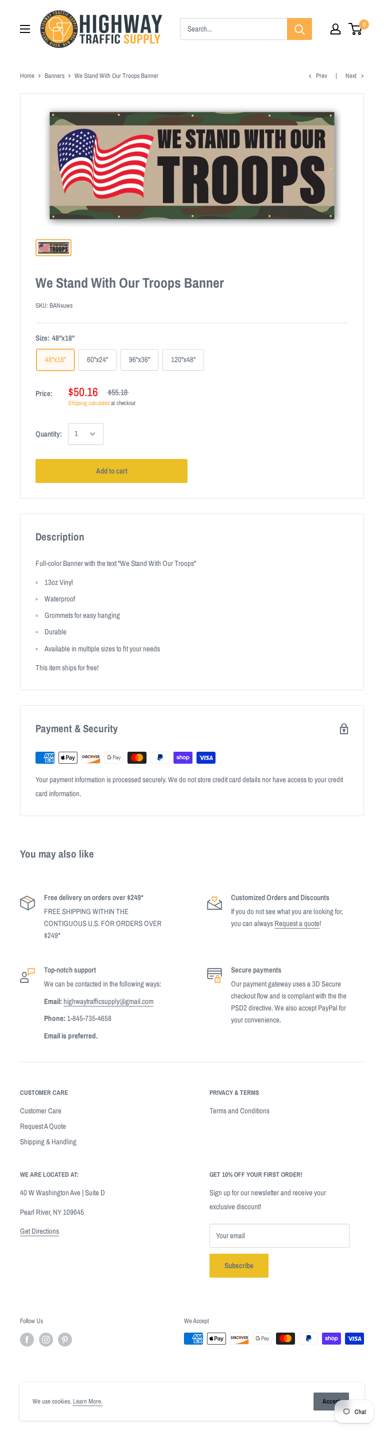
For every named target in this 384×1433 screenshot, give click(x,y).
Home (27, 75)
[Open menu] (25, 29)
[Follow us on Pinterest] (65, 1340)
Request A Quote (43, 1126)
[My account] (335, 28)
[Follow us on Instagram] (46, 1340)
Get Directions (39, 1231)
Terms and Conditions (240, 1110)
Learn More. (87, 1401)
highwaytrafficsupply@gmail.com (109, 1001)
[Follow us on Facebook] (27, 1340)
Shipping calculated (89, 403)
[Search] (299, 29)
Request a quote (297, 923)
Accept (331, 1401)
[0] (356, 29)
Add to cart (112, 471)
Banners (54, 75)
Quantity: (49, 434)
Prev (321, 75)
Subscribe (239, 1265)
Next (351, 75)
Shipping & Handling (48, 1141)
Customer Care (41, 1110)
